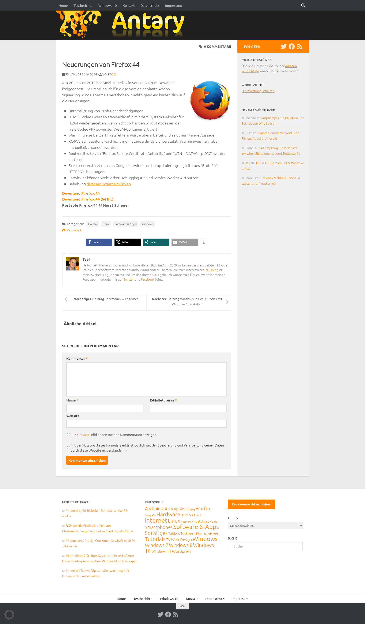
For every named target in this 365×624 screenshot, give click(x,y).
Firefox (92, 224)
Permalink (74, 230)
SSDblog (212, 270)
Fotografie (150, 515)
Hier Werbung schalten (258, 91)
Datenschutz (149, 5)
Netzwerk (186, 521)
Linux (105, 224)
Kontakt (129, 5)
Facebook (147, 279)
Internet (156, 520)
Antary (167, 508)
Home (63, 5)
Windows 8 (180, 545)
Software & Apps (125, 224)
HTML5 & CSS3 (191, 515)
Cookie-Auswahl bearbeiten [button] (251, 504)
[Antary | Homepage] (122, 25)
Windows (148, 224)
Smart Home (209, 521)
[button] (99, 242)
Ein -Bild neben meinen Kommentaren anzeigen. (114, 434)
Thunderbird (210, 533)
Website (72, 416)
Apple (179, 508)
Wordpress (181, 551)
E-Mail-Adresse (163, 400)
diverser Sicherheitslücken (109, 183)
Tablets (174, 533)
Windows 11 (161, 551)
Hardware (168, 514)
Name (72, 400)
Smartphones (159, 527)
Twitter (129, 279)
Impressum (173, 5)
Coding (190, 509)
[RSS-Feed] (300, 46)
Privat (196, 521)
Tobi (112, 74)
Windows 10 (107, 5)
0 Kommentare (217, 46)
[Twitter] (284, 46)
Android (153, 508)
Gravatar (83, 434)
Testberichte (83, 5)
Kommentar (77, 358)
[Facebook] (292, 46)
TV (168, 539)
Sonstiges (156, 533)
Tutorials (155, 539)
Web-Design (181, 539)
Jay (247, 163)
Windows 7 (156, 545)
